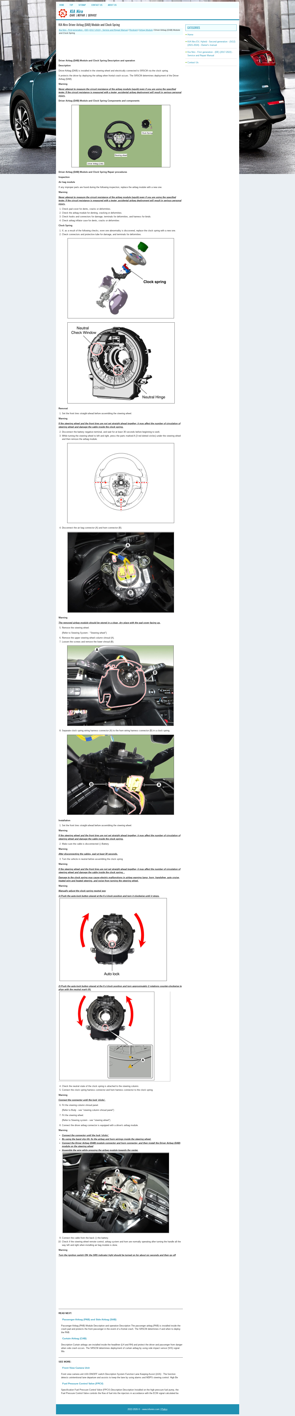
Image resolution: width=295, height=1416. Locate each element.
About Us (112, 4)
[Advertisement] (121, 47)
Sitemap (82, 4)
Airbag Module (146, 30)
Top (71, 4)
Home (61, 4)
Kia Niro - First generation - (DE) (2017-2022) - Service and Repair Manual (93, 30)
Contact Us (96, 4)
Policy (164, 1409)
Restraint (133, 30)
